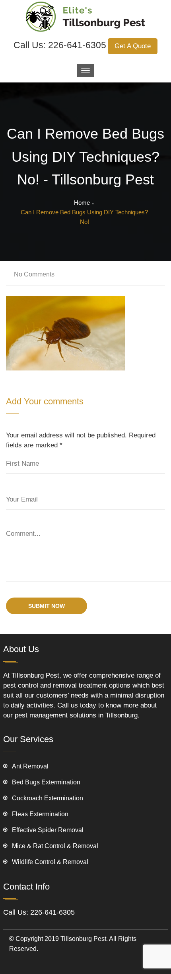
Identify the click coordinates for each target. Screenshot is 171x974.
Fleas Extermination (40, 814)
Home (82, 202)
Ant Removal (30, 766)
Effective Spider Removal (48, 830)
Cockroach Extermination (47, 798)
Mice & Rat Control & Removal (55, 846)
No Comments (34, 274)
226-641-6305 (77, 45)
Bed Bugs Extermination (46, 782)
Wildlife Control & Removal (50, 861)
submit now (46, 606)
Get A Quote (133, 46)
